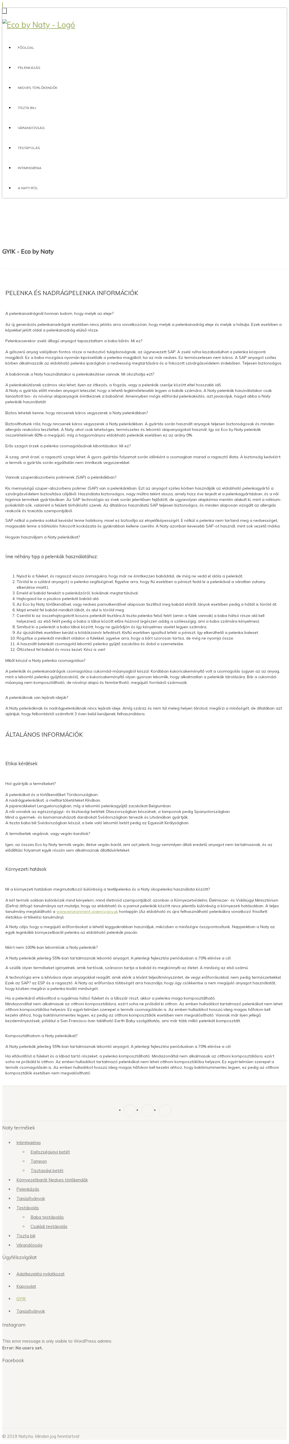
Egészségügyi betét (50, 1152)
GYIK (21, 1298)
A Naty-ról (28, 188)
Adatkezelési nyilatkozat (40, 1274)
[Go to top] (2, 5)
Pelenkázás (29, 68)
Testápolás (29, 148)
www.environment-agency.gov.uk (87, 911)
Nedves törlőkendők (38, 88)
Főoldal (26, 47)
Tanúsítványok (30, 1198)
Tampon (38, 1161)
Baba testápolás (47, 1217)
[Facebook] (130, 1110)
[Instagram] (147, 1110)
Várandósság (31, 128)
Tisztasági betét (47, 1170)
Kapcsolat (26, 1286)
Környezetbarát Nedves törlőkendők (52, 1180)
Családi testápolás (48, 1226)
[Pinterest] (165, 1110)
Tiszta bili (27, 108)
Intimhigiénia (29, 168)
